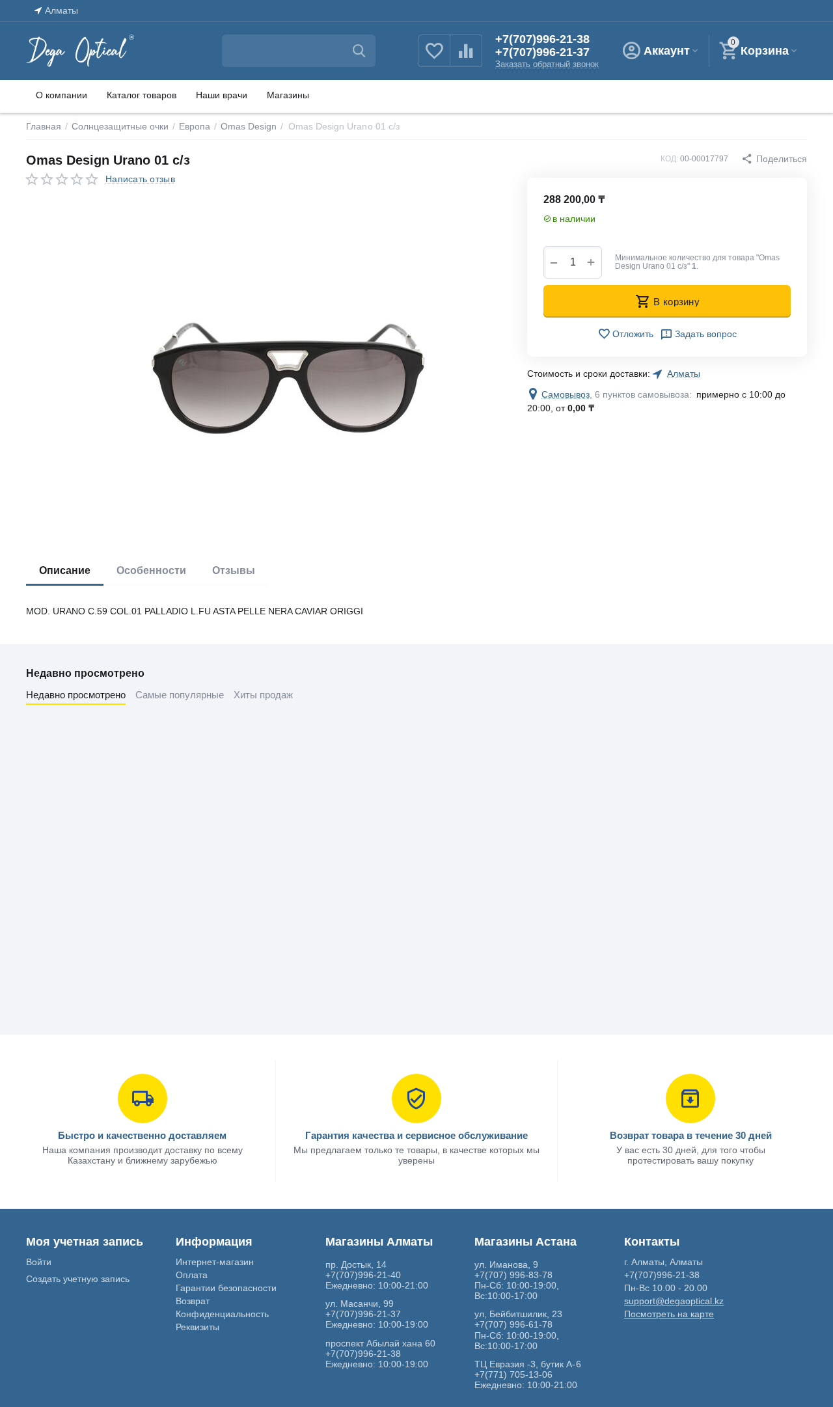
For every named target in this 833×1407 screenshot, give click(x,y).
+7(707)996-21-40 (363, 1275)
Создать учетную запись (78, 1279)
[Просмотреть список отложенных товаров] (434, 58)
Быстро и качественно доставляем (142, 1135)
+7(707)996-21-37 (542, 52)
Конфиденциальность (222, 1314)
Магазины (288, 95)
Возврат (193, 1301)
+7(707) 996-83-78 (513, 1275)
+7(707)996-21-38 (542, 39)
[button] (774, 159)
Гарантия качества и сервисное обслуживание (416, 1135)
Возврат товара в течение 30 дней (691, 1135)
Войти (38, 1262)
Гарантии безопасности (226, 1288)
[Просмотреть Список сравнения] (466, 58)
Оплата (192, 1275)
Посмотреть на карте (669, 1314)
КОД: (669, 158)
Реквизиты (197, 1327)
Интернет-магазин (215, 1262)
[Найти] (359, 51)
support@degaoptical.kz (674, 1301)
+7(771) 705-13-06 (513, 1374)
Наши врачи (221, 95)
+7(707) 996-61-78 (513, 1324)
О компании (61, 95)
